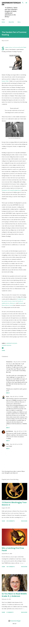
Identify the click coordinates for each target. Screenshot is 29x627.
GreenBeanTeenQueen (11, 3)
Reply (8, 393)
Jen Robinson (9, 431)
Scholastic (20, 303)
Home (3, 22)
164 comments (10, 566)
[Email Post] (3, 348)
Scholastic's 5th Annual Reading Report (12, 190)
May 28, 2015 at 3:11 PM (20, 431)
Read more (24, 521)
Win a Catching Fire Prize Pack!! (13, 549)
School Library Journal (7, 305)
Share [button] (3, 350)
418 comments (10, 521)
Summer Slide (5, 81)
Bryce (7, 396)
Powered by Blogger (15, 621)
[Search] (23, 3)
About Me (11, 22)
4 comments (9, 612)
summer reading (6, 345)
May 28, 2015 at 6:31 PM (16, 444)
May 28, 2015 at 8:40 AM (20, 361)
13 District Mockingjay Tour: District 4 (14, 503)
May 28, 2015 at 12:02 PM (16, 396)
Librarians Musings (11, 343)
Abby (7, 444)
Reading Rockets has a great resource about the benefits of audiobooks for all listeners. (14, 301)
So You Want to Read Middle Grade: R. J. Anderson (14, 594)
